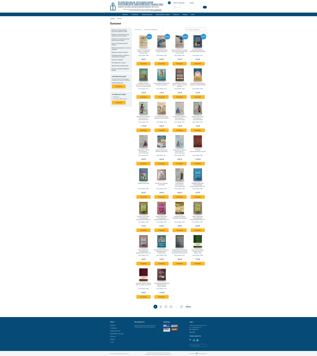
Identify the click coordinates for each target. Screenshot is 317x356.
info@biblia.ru (195, 329)
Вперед (188, 306)
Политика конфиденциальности (119, 353)
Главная (112, 18)
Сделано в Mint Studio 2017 (198, 353)
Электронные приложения (120, 65)
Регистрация (181, 2)
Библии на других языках (120, 52)
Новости (176, 14)
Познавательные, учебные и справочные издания (120, 55)
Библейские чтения (163, 14)
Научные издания (117, 59)
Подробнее (119, 86)
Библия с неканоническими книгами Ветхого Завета (120, 35)
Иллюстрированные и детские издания (121, 48)
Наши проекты (147, 14)
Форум (185, 14)
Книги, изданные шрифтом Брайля (120, 69)
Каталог (125, 14)
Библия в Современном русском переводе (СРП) (119, 30)
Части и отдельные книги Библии (120, 44)
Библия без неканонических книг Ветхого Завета (120, 39)
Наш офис (192, 332)
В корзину (143, 63)
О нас (192, 14)
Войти (175, 2)
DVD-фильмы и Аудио (118, 62)
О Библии (135, 14)
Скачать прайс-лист (117, 82)
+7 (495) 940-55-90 (196, 327)
